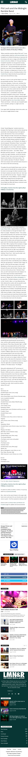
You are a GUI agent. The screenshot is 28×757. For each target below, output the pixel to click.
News (2, 731)
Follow (24, 577)
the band (18, 513)
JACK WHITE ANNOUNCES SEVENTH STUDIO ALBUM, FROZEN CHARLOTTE (16, 621)
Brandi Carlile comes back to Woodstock (4, 564)
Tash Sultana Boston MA (9, 610)
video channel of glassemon (12, 481)
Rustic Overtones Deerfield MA (18, 708)
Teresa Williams (12, 513)
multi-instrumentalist (19, 55)
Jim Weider (22, 509)
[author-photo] (14, 544)
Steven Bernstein (5, 513)
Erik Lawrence (15, 507)
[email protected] (12, 491)
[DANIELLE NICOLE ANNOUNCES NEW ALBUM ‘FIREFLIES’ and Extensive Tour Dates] (5, 637)
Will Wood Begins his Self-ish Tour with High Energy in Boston (14, 565)
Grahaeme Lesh (22, 507)
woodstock (24, 513)
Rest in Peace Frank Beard (16, 656)
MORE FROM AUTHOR (19, 554)
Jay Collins (11, 509)
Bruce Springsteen (19, 277)
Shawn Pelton (17, 512)
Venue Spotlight (4, 743)
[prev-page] (13, 569)
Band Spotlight (4, 738)
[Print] (16, 519)
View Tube (9, 749)
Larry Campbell (5, 510)
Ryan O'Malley (5, 13)
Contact (19, 749)
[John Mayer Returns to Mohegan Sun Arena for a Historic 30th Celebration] (5, 665)
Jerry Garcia (16, 509)
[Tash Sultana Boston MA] (14, 599)
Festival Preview (4, 736)
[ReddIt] (9, 519)
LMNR (2, 611)
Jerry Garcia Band (15, 100)
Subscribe (24, 583)
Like (25, 574)
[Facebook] (2, 519)
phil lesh (11, 512)
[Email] (13, 519)
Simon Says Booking (17, 751)
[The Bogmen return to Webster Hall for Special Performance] (5, 651)
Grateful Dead (4, 509)
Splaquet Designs (16, 753)
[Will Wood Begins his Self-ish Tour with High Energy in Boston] (14, 560)
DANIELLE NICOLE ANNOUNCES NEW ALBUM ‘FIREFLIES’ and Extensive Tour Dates (18, 636)
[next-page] (15, 569)
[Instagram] (12, 694)
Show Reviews (4, 729)
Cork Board (3, 734)
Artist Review (4, 741)
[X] (5, 519)
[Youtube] (18, 694)
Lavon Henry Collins (6, 229)
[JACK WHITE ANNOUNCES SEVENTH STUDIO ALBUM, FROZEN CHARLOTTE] (5, 622)
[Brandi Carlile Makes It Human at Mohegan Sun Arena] (23, 560)
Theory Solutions (16, 755)
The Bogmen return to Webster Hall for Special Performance (18, 649)
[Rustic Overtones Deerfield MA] (5, 711)
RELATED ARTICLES (8, 554)
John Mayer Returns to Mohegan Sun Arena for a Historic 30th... (18, 664)
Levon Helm (20, 510)
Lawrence (24, 526)
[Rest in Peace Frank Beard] (5, 658)
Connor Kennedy (8, 507)
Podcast (14, 749)
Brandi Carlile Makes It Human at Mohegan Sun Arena (23, 564)
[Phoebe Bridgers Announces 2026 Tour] (5, 629)
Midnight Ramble (5, 512)
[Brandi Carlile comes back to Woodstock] (5, 560)
